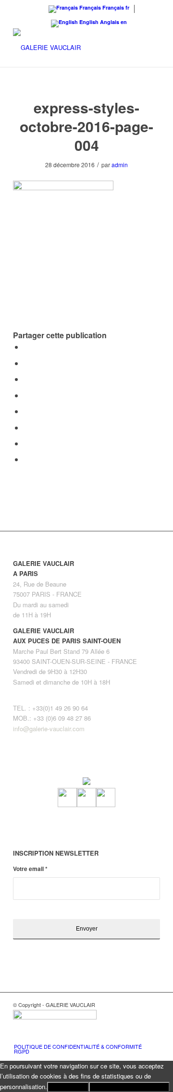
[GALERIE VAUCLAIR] (72, 47)
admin (119, 164)
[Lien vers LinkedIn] (153, 1036)
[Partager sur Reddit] (26, 443)
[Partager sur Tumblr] (26, 411)
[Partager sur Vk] (26, 427)
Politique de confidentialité (129, 1087)
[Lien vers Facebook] (124, 1036)
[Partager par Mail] (26, 459)
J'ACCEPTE (68, 1087)
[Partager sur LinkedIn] (26, 395)
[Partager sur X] (26, 363)
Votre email (30, 869)
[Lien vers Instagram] (138, 1036)
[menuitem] (81, 1049)
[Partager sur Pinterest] (26, 379)
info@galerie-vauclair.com (49, 728)
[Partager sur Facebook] (26, 347)
